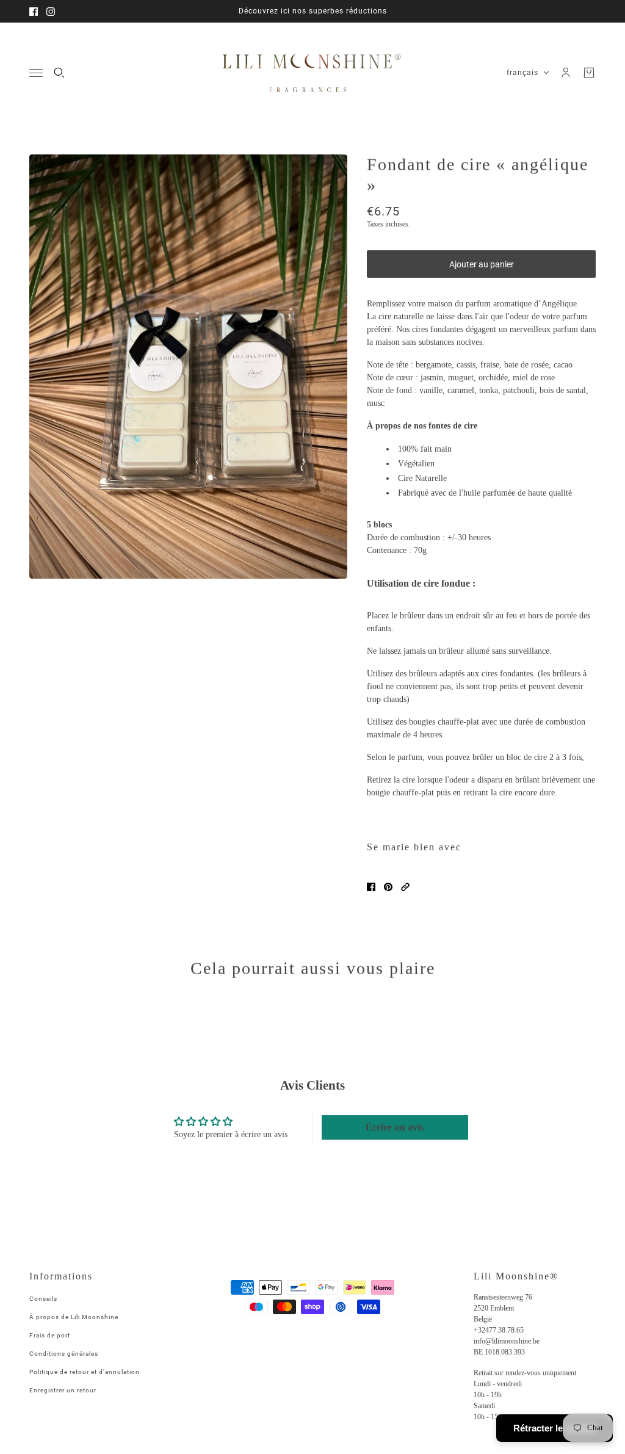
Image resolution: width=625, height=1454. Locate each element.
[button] (405, 887)
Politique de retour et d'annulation (84, 1372)
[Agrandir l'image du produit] (188, 366)
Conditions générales (63, 1353)
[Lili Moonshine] (312, 72)
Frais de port (49, 1335)
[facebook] (33, 11)
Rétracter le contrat (554, 1428)
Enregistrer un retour (62, 1390)
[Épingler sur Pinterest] (388, 887)
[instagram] (50, 11)
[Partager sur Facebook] (371, 887)
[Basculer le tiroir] (36, 73)
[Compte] (566, 72)
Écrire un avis (395, 1127)
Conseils (43, 1298)
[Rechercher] (59, 72)
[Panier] (589, 72)
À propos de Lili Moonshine (73, 1317)
